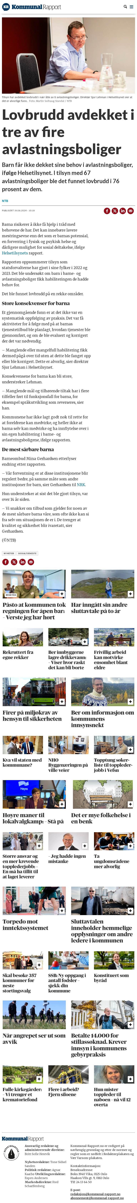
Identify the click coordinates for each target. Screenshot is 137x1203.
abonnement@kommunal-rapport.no (97, 1198)
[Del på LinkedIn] (122, 210)
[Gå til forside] (31, 6)
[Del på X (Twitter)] (114, 210)
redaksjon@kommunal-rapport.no (95, 1194)
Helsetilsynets (15, 253)
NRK (81, 485)
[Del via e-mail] (130, 210)
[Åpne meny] (131, 6)
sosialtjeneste (27, 553)
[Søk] (125, 6)
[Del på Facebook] (107, 210)
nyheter (9, 553)
